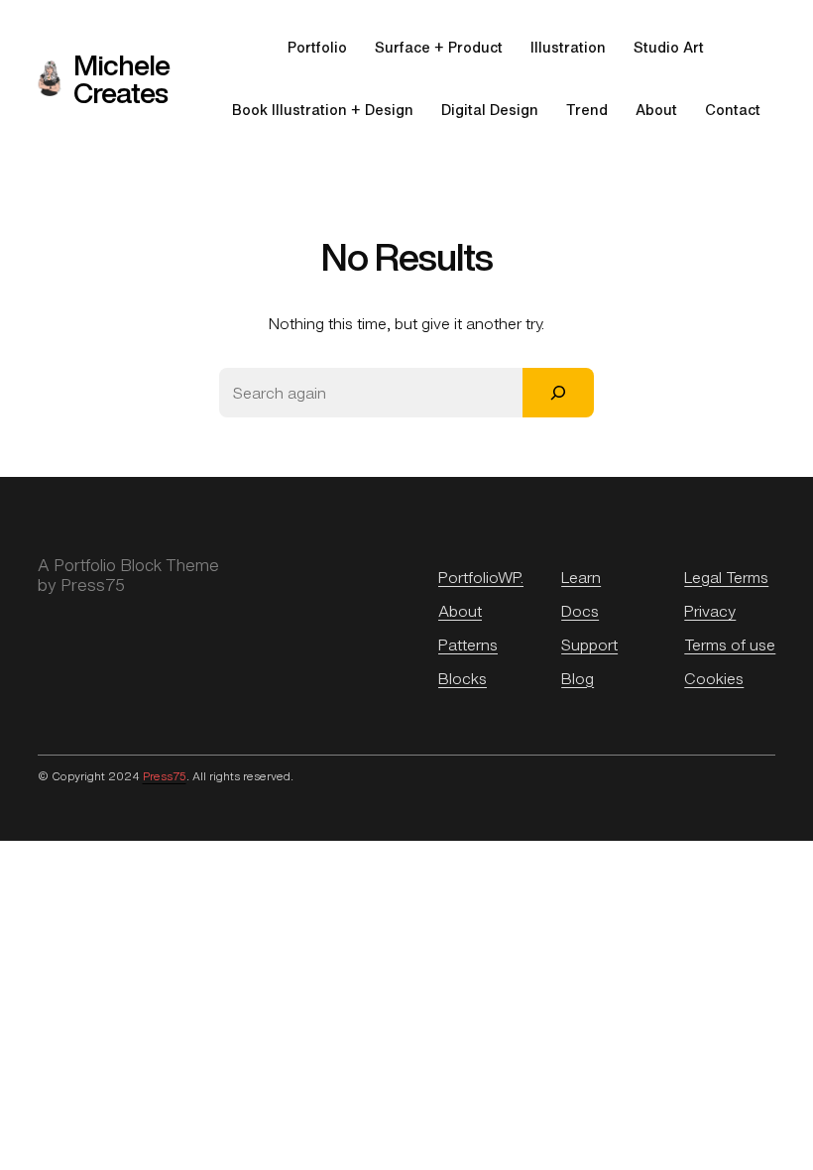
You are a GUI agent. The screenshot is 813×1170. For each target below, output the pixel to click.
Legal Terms (726, 577)
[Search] (558, 392)
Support (589, 644)
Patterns (468, 644)
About (460, 611)
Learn (581, 577)
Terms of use (729, 644)
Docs (580, 611)
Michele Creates (121, 78)
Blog (577, 678)
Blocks (462, 678)
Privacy (710, 611)
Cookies (714, 678)
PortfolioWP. (480, 577)
